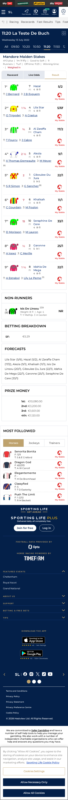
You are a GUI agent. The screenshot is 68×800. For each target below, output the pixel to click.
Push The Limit (25, 494)
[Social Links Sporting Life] (29, 682)
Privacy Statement (15, 702)
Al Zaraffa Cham (39, 130)
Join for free (25, 528)
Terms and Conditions (16, 691)
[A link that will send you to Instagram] (31, 674)
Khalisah (39, 199)
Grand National (11, 588)
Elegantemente (25, 473)
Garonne (39, 245)
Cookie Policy (12, 713)
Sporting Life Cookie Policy (42, 762)
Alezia (37, 153)
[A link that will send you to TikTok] (44, 674)
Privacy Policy (13, 696)
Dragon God (23, 462)
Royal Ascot (10, 582)
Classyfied (21, 483)
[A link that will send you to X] (38, 674)
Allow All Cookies (34, 792)
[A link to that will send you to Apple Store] (34, 642)
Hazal (37, 86)
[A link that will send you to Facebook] (25, 674)
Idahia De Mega (39, 268)
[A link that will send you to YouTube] (50, 674)
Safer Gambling (40, 730)
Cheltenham (10, 576)
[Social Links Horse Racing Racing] (34, 682)
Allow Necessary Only (34, 782)
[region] (34, 773)
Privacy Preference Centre (18, 707)
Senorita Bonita (25, 451)
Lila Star (38, 107)
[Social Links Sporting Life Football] (39, 682)
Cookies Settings (34, 771)
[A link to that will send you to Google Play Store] (34, 655)
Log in (46, 528)
